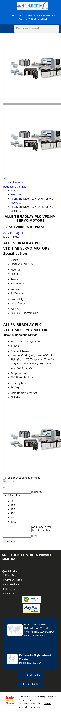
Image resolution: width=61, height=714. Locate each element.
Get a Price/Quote (13, 233)
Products (16, 194)
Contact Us (11, 588)
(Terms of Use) (25, 700)
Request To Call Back (15, 186)
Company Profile (13, 579)
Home (14, 190)
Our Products (12, 584)
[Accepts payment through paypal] (31, 612)
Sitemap (9, 593)
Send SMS (33, 683)
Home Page (11, 575)
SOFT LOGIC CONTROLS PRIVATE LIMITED (33, 17)
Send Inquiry (15, 182)
